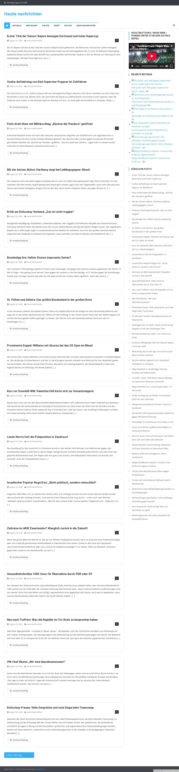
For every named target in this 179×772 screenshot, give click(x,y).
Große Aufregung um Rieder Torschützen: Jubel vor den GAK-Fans (151, 397)
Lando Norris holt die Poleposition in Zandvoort (37, 437)
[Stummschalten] (166, 66)
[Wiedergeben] (132, 66)
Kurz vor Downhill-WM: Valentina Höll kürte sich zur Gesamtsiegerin (50, 391)
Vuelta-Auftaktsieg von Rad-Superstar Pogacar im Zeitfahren (47, 81)
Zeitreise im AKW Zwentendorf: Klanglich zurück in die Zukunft (47, 528)
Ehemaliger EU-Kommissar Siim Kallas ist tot (152, 422)
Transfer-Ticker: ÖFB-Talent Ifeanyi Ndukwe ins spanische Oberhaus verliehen (152, 380)
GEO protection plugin (171, 771)
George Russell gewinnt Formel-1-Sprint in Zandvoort (152, 406)
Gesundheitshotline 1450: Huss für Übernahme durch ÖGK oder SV (49, 574)
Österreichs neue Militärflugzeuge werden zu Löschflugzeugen (153, 491)
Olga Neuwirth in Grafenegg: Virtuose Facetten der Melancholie (149, 371)
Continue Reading (20, 65)
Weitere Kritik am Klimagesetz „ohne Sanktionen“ (149, 455)
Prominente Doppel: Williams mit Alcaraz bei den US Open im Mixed (50, 345)
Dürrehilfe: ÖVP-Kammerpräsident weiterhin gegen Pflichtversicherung (153, 415)
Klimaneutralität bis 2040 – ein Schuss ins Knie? (151, 335)
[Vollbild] (171, 66)
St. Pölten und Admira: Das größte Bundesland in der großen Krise (49, 299)
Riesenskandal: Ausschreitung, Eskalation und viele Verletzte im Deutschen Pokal (151, 446)
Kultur (68, 25)
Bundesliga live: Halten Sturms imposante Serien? (39, 257)
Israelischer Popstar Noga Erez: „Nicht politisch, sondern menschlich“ (51, 482)
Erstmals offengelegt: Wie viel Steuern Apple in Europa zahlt (153, 344)
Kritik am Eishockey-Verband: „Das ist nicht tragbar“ (40, 211)
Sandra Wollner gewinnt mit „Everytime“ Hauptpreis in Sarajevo (150, 362)
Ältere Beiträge (15, 755)
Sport (57, 25)
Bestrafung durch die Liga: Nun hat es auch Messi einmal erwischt (152, 353)
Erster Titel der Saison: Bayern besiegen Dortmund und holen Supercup (52, 36)
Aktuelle (16, 25)
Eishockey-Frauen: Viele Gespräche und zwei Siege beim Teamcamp (50, 707)
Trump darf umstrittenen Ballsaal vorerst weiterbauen (151, 482)
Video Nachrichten (86, 25)
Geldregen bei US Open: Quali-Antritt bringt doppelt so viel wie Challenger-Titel (152, 327)
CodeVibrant (40, 769)
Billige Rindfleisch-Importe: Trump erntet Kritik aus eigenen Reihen (151, 464)
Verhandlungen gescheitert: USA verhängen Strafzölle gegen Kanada (152, 499)
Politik (45, 25)
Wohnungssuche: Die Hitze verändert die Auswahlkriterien (151, 517)
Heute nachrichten (23, 14)
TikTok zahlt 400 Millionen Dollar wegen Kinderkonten (150, 473)
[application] (152, 56)
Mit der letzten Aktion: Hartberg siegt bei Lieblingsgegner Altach (48, 169)
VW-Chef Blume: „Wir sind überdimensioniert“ (36, 662)
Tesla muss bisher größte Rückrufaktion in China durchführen (152, 429)
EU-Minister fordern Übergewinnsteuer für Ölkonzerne (152, 318)
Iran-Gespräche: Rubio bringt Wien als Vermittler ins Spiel (150, 508)
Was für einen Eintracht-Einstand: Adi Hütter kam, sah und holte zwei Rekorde (153, 438)
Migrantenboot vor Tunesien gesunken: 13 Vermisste (152, 388)
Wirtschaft (32, 25)
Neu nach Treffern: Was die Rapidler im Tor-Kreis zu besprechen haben (52, 619)
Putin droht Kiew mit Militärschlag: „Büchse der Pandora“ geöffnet (50, 124)
